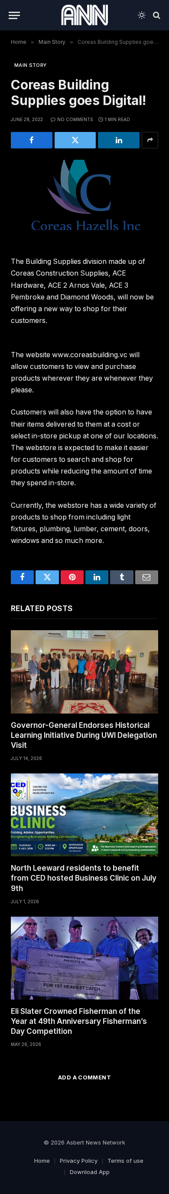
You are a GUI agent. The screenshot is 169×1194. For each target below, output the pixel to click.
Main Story (30, 65)
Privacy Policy (79, 1160)
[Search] (155, 15)
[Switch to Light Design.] (141, 15)
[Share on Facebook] (31, 140)
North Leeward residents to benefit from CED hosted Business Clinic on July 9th (83, 878)
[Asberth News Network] (84, 15)
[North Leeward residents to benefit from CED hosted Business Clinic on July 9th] (84, 814)
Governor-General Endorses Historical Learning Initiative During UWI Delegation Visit (84, 735)
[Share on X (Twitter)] (75, 140)
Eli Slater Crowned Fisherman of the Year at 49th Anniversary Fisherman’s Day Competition (79, 1021)
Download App (90, 1171)
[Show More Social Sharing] (150, 140)
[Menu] (14, 15)
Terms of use (125, 1160)
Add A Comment (84, 1077)
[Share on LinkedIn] (119, 140)
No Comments (75, 119)
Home (42, 1160)
